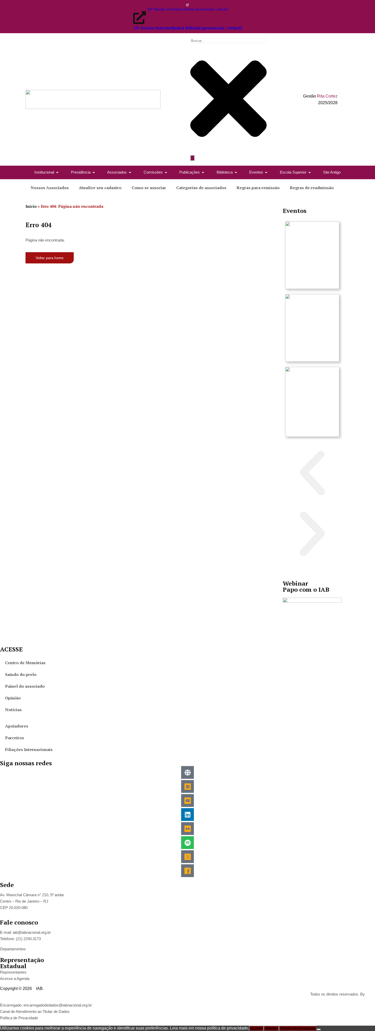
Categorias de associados (201, 187)
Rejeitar (271, 1028)
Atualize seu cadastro (100, 187)
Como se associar (149, 187)
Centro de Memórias (25, 662)
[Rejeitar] (319, 1029)
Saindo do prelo (20, 674)
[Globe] (187, 772)
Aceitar (256, 1028)
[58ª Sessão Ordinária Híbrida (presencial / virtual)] (187, 5)
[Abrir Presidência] (94, 172)
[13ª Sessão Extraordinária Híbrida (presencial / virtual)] (139, 17)
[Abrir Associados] (130, 172)
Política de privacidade (298, 1028)
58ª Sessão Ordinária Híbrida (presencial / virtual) (187, 9)
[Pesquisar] (192, 158)
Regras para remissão (258, 187)
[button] (312, 473)
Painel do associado (25, 686)
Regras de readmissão (312, 187)
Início (31, 206)
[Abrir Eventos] (266, 172)
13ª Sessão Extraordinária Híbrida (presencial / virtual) (187, 28)
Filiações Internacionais (29, 749)
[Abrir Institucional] (57, 172)
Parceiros (14, 738)
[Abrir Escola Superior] (309, 172)
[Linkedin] (187, 814)
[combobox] (228, 40)
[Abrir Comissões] (166, 172)
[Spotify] (187, 842)
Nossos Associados (50, 187)
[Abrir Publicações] (203, 172)
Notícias (13, 709)
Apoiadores (16, 726)
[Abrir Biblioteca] (236, 172)
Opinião (13, 698)
